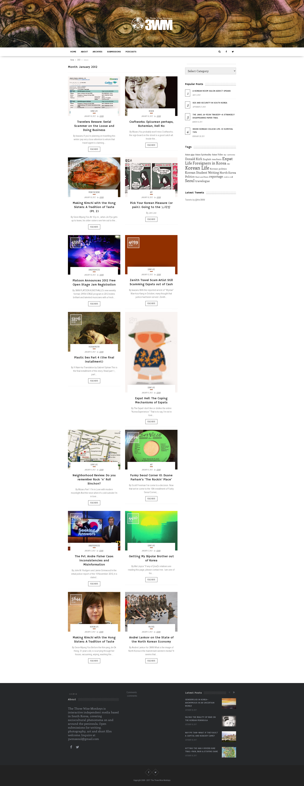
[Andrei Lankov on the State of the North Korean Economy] (151, 611)
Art (151, 192)
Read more (94, 149)
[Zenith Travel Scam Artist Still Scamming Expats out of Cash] (151, 254)
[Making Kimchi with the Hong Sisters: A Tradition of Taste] (94, 611)
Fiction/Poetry (94, 346)
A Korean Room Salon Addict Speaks (212, 91)
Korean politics (218, 168)
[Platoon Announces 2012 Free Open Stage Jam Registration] (94, 255)
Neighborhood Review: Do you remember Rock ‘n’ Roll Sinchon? (94, 480)
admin (101, 116)
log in (72, 694)
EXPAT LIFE (94, 111)
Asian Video (217, 154)
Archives (97, 51)
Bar (225, 155)
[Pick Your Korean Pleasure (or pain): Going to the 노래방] (151, 177)
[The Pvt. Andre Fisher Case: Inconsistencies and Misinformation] (94, 530)
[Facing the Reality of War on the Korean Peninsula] (229, 721)
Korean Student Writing (202, 172)
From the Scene (94, 192)
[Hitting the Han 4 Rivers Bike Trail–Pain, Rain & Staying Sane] (229, 752)
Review (151, 111)
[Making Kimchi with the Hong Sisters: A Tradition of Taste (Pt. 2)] (94, 177)
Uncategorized (94, 269)
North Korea (228, 172)
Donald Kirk (193, 159)
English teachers (212, 159)
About (84, 51)
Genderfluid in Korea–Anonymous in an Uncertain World (199, 702)
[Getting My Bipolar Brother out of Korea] (151, 530)
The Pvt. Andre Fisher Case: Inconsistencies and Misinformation (94, 561)
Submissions (114, 51)
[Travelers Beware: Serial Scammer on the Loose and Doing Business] (94, 96)
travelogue (202, 181)
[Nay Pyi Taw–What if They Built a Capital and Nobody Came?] (229, 736)
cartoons (231, 154)
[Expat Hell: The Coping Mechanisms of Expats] (151, 352)
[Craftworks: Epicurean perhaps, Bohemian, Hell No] (151, 96)
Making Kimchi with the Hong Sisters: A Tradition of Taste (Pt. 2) (94, 207)
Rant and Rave (201, 177)
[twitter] (232, 51)
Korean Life (94, 626)
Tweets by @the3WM (195, 199)
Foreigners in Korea (209, 163)
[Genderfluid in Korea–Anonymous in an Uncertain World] (229, 703)
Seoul (189, 180)
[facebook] (226, 51)
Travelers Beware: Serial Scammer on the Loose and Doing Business (94, 126)
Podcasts (131, 51)
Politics (151, 626)
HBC (228, 164)
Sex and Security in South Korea (210, 103)
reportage (216, 176)
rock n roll (228, 177)
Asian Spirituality (203, 154)
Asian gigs (189, 154)
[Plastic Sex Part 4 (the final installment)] (94, 331)
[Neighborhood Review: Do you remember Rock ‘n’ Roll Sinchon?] (94, 449)
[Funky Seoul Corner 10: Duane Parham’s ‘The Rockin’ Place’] (151, 449)
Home (73, 51)
